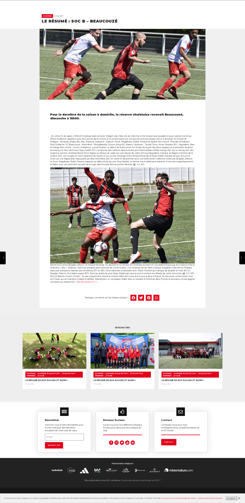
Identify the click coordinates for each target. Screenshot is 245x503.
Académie (47, 16)
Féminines (31, 376)
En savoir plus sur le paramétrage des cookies (178, 498)
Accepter (231, 498)
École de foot (68, 373)
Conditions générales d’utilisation (210, 498)
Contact (168, 442)
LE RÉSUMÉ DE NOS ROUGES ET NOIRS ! (46, 380)
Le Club (41, 376)
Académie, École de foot (49, 373)
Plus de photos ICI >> (86, 282)
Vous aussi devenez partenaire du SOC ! (141, 480)
